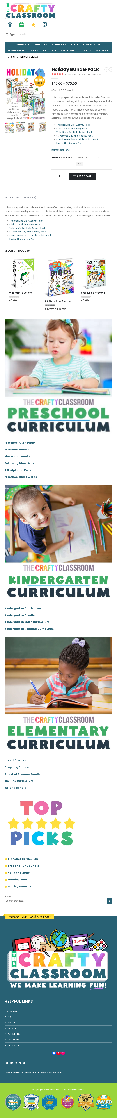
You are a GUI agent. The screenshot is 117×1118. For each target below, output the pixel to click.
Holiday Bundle (19, 872)
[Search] (109, 901)
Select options (69, 263)
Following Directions (19, 463)
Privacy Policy (13, 1034)
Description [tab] (12, 197)
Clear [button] (79, 164)
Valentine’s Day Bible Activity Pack (74, 132)
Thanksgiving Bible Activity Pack (73, 124)
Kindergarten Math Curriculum (27, 622)
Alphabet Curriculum (23, 859)
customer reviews (75, 74)
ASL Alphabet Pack (18, 470)
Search (8, 896)
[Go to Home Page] (5, 57)
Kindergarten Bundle (20, 615)
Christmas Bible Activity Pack (71, 128)
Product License (61, 157)
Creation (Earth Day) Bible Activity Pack (77, 139)
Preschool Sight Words (21, 477)
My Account (12, 1011)
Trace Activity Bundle (23, 866)
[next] (111, 69)
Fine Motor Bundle (17, 456)
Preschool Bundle (17, 449)
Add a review (94, 74)
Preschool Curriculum (20, 443)
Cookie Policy (13, 1039)
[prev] (106, 69)
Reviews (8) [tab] (30, 197)
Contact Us (12, 1028)
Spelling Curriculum (19, 781)
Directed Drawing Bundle (23, 774)
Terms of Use (13, 1045)
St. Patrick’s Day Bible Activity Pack (74, 135)
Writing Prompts (20, 886)
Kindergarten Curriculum (23, 608)
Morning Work (18, 879)
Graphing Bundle (17, 767)
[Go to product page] (22, 273)
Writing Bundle (15, 787)
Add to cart (84, 176)
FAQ (9, 1017)
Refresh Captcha (60, 149)
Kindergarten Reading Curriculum (29, 629)
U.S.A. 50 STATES (16, 760)
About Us (11, 1022)
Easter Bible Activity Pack (69, 143)
